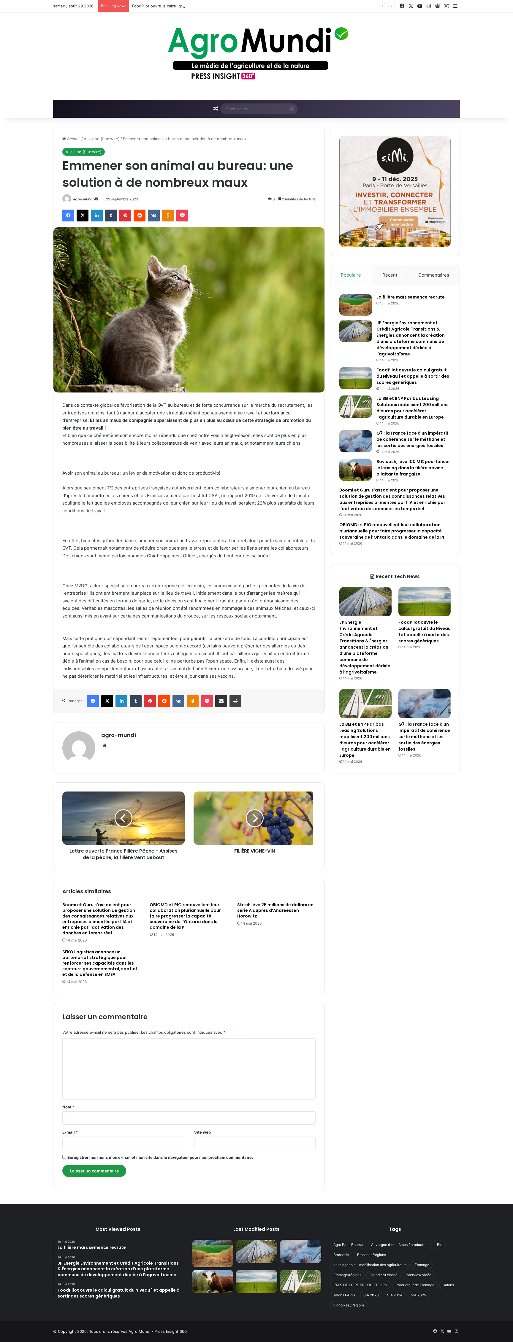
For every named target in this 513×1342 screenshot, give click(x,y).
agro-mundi (83, 199)
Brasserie (341, 1254)
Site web (202, 1132)
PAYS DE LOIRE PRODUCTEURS (360, 1285)
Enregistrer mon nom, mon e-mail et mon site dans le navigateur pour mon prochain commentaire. (160, 1157)
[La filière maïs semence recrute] (355, 305)
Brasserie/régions (371, 1254)
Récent (389, 275)
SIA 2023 (371, 1295)
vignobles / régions (349, 1305)
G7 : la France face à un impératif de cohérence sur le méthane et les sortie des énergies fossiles (412, 439)
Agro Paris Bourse (348, 1244)
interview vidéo (418, 1275)
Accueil (73, 138)
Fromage (422, 1265)
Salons (448, 1285)
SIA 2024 (395, 1295)
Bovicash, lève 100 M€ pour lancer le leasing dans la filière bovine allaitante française (413, 468)
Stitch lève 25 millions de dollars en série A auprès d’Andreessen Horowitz (275, 910)
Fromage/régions (347, 1275)
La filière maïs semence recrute (410, 297)
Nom (68, 1107)
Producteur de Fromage (414, 1285)
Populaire (351, 275)
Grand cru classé (384, 1275)
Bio (439, 1244)
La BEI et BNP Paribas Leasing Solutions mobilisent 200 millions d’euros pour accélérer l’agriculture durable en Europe (412, 407)
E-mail (70, 1132)
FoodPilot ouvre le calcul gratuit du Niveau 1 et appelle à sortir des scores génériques (211, 6)
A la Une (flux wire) (102, 138)
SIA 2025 (418, 1295)
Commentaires (433, 275)
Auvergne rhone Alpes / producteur (400, 1244)
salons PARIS (344, 1295)
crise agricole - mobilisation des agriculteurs (369, 1265)
